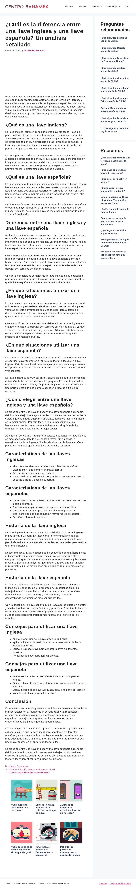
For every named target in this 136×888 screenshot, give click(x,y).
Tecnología (112, 6)
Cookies (103, 884)
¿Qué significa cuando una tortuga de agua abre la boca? (115, 161)
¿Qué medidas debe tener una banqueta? (19, 808)
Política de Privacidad (120, 884)
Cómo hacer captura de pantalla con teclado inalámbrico (113, 221)
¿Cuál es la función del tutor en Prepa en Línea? (31, 769)
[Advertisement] (46, 75)
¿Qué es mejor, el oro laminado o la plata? (28, 772)
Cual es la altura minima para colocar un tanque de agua (46, 809)
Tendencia (97, 6)
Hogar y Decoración (18, 766)
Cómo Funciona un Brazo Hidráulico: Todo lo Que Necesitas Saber (115, 200)
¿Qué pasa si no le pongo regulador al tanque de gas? (21, 850)
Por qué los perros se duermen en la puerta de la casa (70, 851)
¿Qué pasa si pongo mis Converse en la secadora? (44, 851)
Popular (83, 6)
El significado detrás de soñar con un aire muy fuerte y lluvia (114, 255)
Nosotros (69, 6)
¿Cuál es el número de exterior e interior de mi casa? (70, 809)
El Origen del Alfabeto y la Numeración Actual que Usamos (115, 242)
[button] (127, 7)
